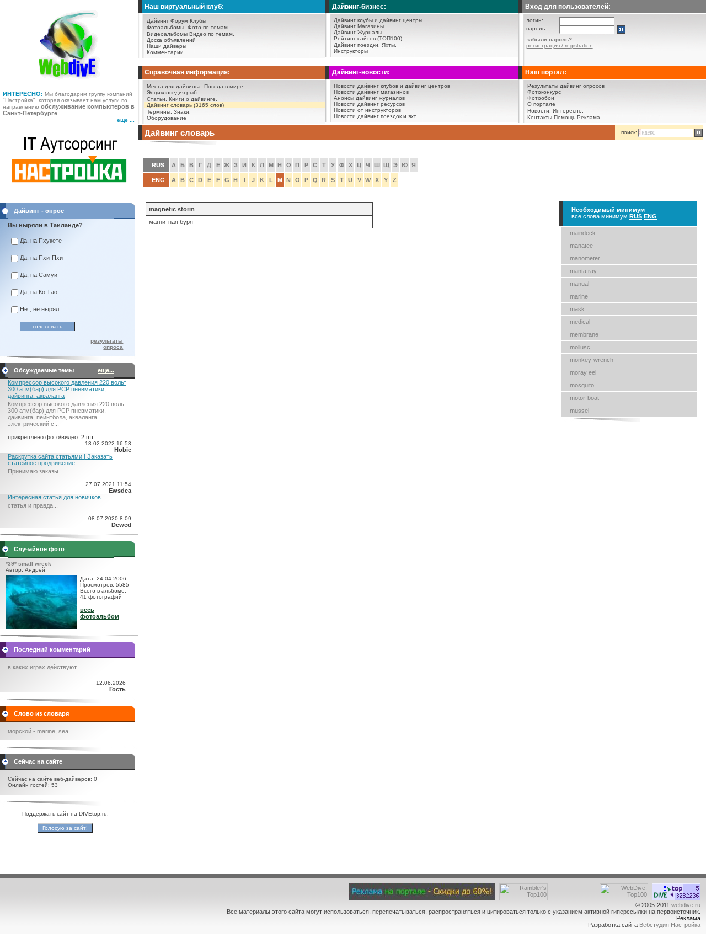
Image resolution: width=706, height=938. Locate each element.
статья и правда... (33, 505)
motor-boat (584, 398)
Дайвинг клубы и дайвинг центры (378, 20)
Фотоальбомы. (166, 27)
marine (579, 296)
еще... (106, 370)
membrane (584, 334)
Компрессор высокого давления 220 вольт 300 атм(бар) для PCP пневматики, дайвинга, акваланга (67, 389)
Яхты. (389, 45)
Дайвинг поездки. (357, 45)
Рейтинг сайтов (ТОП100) (368, 38)
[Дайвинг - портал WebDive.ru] (69, 82)
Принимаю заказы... (35, 471)
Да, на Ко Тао (38, 292)
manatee (581, 245)
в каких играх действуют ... (45, 667)
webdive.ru (685, 905)
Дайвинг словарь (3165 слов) (185, 105)
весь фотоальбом (99, 613)
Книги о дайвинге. (193, 99)
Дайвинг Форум (167, 21)
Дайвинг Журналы (358, 32)
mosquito (582, 385)
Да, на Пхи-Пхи (41, 257)
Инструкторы (351, 51)
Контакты (539, 117)
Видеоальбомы (167, 34)
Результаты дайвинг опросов (566, 86)
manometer (585, 258)
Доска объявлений (171, 40)
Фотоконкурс (544, 92)
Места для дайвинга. (174, 86)
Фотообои (540, 98)
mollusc (580, 347)
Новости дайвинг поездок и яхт (375, 116)
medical (580, 321)
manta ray (583, 271)
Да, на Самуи (38, 274)
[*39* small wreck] (41, 626)
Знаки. (182, 112)
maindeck (583, 233)
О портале (541, 104)
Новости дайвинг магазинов (371, 92)
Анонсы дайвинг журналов (369, 98)
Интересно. (568, 111)
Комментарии (165, 52)
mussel (579, 410)
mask (577, 309)
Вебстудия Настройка (669, 924)
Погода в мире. (224, 86)
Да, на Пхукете (41, 240)
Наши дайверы (166, 46)
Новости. (539, 111)
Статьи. (157, 99)
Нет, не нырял (39, 309)
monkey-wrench (591, 359)
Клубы (198, 21)
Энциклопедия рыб (172, 92)
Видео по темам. (211, 34)
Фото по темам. (208, 27)
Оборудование (166, 118)
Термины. (159, 112)
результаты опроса (106, 344)
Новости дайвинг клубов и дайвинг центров (392, 86)
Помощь (564, 117)
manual (579, 283)
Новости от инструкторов (367, 110)
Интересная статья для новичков (54, 497)
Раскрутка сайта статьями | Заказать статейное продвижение (60, 459)
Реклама (588, 117)
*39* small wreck (28, 564)
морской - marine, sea (38, 731)
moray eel (583, 372)
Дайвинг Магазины (359, 26)
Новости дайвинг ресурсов (369, 104)
